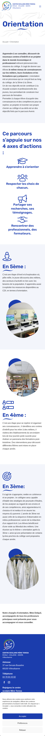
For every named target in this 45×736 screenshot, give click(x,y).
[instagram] (9, 682)
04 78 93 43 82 (9, 677)
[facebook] (4, 682)
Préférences (23, 723)
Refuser (22, 730)
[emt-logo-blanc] (8, 640)
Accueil (5, 42)
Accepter (22, 716)
